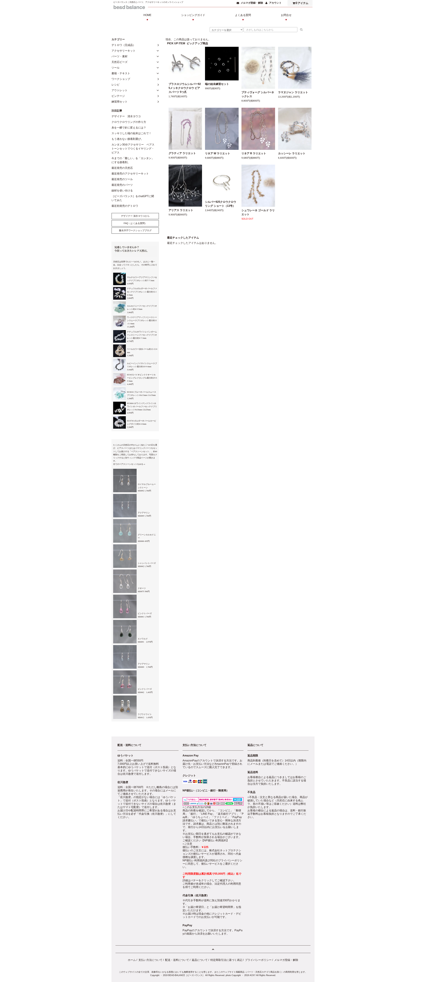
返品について (200, 960)
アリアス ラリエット (181, 210)
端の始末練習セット (217, 84)
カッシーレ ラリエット (291, 153)
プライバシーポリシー (258, 960)
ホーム (132, 960)
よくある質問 (243, 17)
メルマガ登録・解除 (252, 2)
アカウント (275, 2)
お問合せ (286, 17)
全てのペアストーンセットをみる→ (129, 464)
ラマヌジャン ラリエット (293, 92)
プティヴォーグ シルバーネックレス (257, 94)
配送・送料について (177, 960)
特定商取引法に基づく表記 (226, 960)
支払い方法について (150, 960)
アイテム (302, 3)
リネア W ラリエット (217, 153)
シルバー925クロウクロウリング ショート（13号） (220, 203)
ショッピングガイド (193, 17)
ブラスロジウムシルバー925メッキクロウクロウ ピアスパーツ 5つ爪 (185, 88)
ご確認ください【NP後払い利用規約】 (206, 840)
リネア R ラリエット (253, 153)
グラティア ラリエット (182, 153)
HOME (147, 17)
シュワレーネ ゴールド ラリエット (258, 212)
